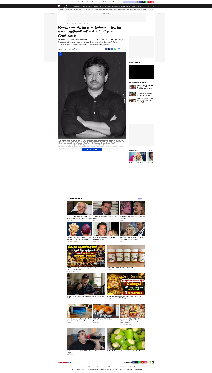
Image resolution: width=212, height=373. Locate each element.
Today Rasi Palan (77, 9)
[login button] (148, 6)
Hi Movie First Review (88, 9)
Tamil (93, 1)
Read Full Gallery (92, 149)
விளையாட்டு (116, 6)
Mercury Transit (121, 9)
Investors (136, 366)
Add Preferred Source (130, 2)
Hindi (102, 1)
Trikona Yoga (69, 9)
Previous (150, 10)
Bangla (98, 1)
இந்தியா (140, 6)
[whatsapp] (146, 2)
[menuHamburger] (151, 6)
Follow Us (122, 48)
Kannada (74, 1)
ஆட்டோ (101, 6)
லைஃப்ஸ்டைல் (125, 6)
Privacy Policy (92, 366)
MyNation (112, 1)
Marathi (107, 1)
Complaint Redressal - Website (111, 366)
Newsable (68, 1)
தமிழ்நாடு (89, 6)
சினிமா (95, 6)
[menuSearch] (153, 6)
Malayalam (61, 1)
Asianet (64, 362)
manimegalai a (74, 48)
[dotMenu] (146, 6)
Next (153, 10)
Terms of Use (84, 366)
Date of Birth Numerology (133, 9)
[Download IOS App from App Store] (152, 362)
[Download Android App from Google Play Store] (149, 362)
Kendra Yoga (98, 9)
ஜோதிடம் (134, 6)
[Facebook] (140, 2)
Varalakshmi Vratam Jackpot (109, 9)
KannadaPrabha (82, 1)
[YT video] (149, 2)
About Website (76, 366)
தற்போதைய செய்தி (79, 6)
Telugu (89, 1)
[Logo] (65, 6)
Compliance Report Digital (126, 366)
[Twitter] (143, 2)
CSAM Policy (100, 366)
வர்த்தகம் (108, 6)
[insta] (152, 2)
